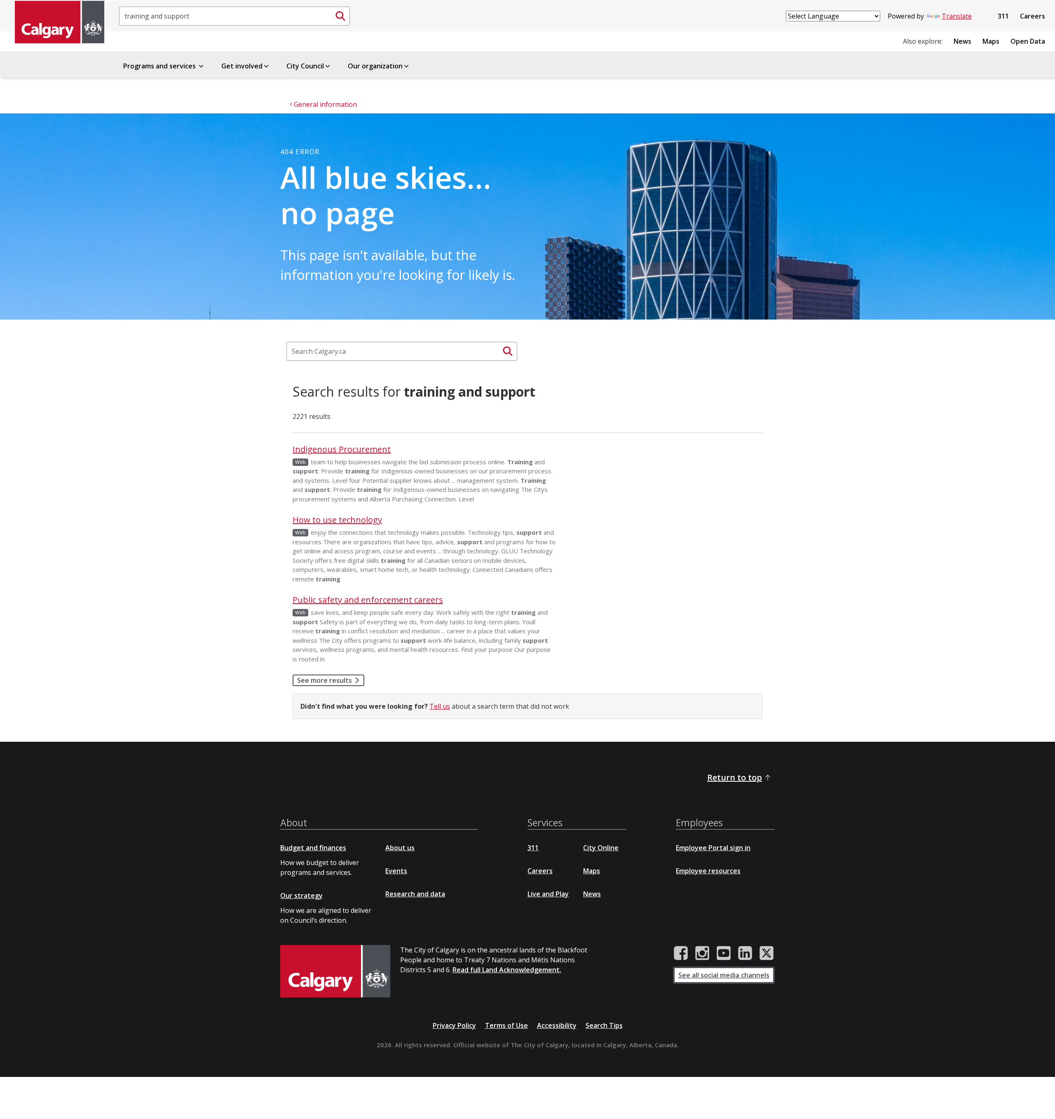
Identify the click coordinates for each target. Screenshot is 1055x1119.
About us (400, 847)
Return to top (734, 777)
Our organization (375, 66)
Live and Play (548, 893)
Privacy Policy (454, 1025)
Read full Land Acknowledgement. (506, 969)
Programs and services (160, 66)
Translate (957, 16)
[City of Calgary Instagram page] (702, 953)
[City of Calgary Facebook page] (681, 953)
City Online (601, 847)
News (962, 41)
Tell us (439, 706)
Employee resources (708, 870)
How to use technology (337, 519)
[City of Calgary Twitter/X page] (766, 953)
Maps (990, 41)
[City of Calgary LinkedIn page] (745, 953)
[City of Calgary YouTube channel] (723, 953)
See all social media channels (723, 975)
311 (1003, 16)
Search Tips (604, 1025)
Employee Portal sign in (713, 847)
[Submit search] (340, 16)
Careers (1032, 16)
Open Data (1027, 41)
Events (396, 870)
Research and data (415, 893)
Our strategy (301, 895)
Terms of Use (506, 1025)
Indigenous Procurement (342, 449)
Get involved (242, 66)
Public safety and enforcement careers (368, 599)
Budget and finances (313, 847)
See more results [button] (324, 680)
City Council (305, 66)
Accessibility (557, 1025)
